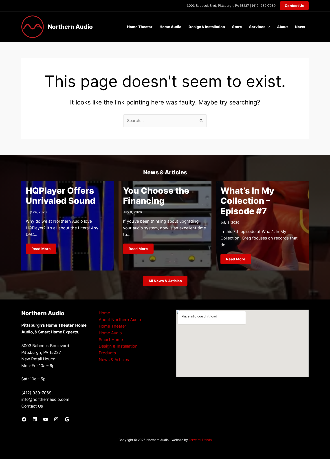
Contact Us (32, 406)
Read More (41, 248)
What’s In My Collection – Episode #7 (247, 200)
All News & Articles (165, 281)
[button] (294, 5)
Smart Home (111, 339)
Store (237, 26)
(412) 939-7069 (264, 5)
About (282, 26)
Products (107, 352)
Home (104, 312)
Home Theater (139, 26)
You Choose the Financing (156, 195)
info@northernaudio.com (45, 399)
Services (257, 26)
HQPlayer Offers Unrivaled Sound (60, 195)
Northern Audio (70, 26)
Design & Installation (207, 26)
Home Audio (170, 26)
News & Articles (114, 359)
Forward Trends (200, 440)
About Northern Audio (120, 319)
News (300, 26)
